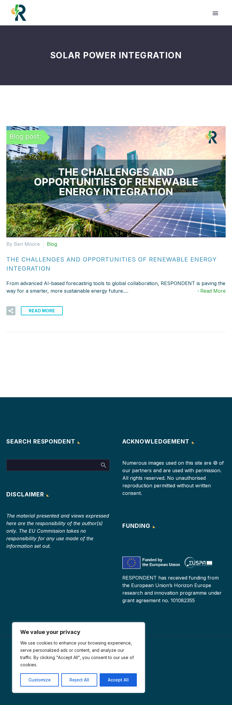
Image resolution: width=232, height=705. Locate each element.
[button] (10, 310)
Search (103, 465)
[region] (78, 657)
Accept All (118, 679)
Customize (39, 679)
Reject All (79, 679)
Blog (52, 244)
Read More (213, 291)
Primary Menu (215, 13)
